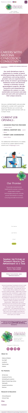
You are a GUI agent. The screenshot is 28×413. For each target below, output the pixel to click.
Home (2, 66)
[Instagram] (18, 348)
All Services (5, 375)
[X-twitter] (11, 348)
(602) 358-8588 (14, 12)
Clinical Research (6, 396)
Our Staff (4, 360)
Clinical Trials (5, 398)
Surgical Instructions (7, 385)
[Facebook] (8, 348)
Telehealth (4, 383)
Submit (14, 243)
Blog (2, 401)
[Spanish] (15, 2)
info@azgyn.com (14, 145)
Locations (4, 362)
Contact (4, 405)
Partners (4, 387)
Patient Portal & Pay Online (9, 381)
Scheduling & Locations (8, 379)
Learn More (8, 127)
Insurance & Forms (7, 377)
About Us (6, 66)
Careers (4, 366)
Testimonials (5, 364)
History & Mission (6, 358)
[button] (26, 2)
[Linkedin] (15, 348)
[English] (13, 2)
